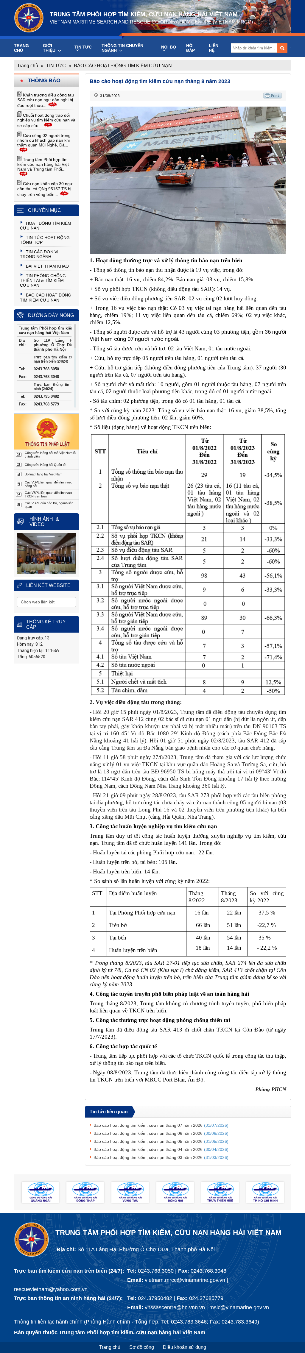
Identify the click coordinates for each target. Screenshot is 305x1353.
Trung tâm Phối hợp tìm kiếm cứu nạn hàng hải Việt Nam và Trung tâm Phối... (43, 164)
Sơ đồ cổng (141, 1347)
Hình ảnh (41, 519)
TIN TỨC (83, 47)
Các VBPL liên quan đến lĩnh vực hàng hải (48, 484)
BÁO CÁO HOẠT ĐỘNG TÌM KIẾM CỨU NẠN (123, 65)
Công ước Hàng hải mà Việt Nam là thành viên (50, 454)
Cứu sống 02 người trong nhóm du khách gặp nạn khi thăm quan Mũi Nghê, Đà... (44, 140)
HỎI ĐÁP (190, 48)
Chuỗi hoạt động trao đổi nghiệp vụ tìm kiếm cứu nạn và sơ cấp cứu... (46, 120)
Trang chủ (21, 48)
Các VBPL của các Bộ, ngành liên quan (49, 504)
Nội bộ (168, 47)
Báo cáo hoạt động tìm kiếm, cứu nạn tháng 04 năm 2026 (161, 1149)
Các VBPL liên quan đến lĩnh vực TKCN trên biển (48, 494)
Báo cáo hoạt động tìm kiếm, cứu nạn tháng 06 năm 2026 (161, 1133)
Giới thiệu (50, 48)
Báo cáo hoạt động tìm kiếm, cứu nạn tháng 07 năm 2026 (161, 1125)
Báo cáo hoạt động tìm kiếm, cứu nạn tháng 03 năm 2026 (161, 1157)
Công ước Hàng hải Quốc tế (45, 464)
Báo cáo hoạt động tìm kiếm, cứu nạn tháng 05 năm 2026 (161, 1141)
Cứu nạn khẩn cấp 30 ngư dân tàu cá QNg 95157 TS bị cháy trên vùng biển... (44, 189)
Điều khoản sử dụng (184, 1347)
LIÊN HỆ (213, 48)
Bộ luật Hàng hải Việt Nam (43, 474)
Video (36, 524)
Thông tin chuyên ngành (122, 48)
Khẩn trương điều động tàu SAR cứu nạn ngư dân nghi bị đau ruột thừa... (45, 100)
